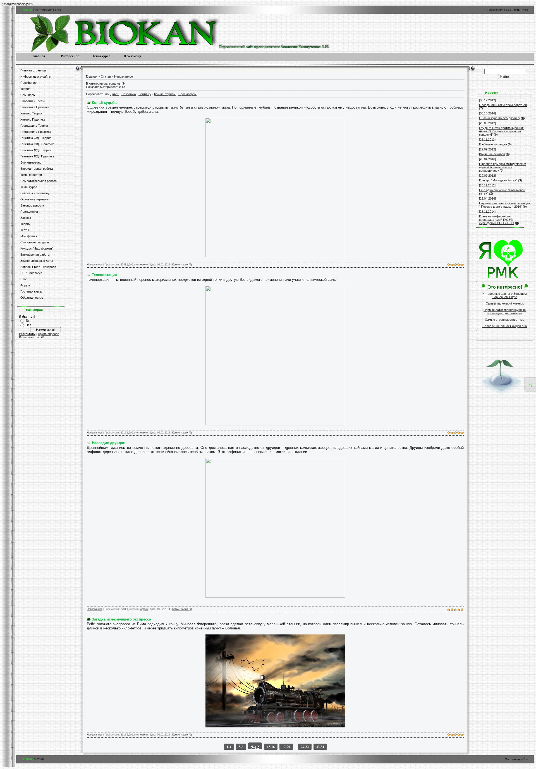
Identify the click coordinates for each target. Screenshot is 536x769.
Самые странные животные (504, 319)
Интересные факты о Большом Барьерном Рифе (504, 295)
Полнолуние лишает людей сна (504, 326)
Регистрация (43, 9)
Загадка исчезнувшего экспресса (121, 619)
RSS (525, 9)
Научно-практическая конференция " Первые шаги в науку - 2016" (504, 205)
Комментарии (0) (182, 264)
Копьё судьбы (105, 102)
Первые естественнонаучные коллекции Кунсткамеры (505, 311)
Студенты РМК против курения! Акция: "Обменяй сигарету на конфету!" (501, 131)
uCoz (524, 759)
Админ (144, 264)
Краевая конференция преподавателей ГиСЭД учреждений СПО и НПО (496, 220)
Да (27, 320)
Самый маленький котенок (505, 303)
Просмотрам (187, 94)
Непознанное (94, 264)
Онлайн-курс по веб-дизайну (499, 118)
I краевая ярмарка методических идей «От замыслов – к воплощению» (502, 167)
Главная (27, 9)
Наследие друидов (108, 443)
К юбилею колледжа (493, 144)
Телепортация (104, 275)
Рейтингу (144, 94)
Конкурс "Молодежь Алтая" (498, 180)
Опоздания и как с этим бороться (503, 105)
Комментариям (165, 94)
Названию (128, 94)
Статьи (106, 76)
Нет (28, 325)
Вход (58, 9)
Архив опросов (48, 334)
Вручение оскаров (492, 154)
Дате (113, 94)
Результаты (27, 334)
